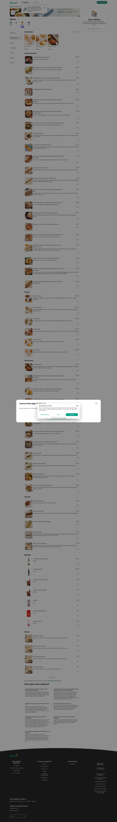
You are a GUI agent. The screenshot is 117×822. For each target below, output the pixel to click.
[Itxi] (96, 403)
